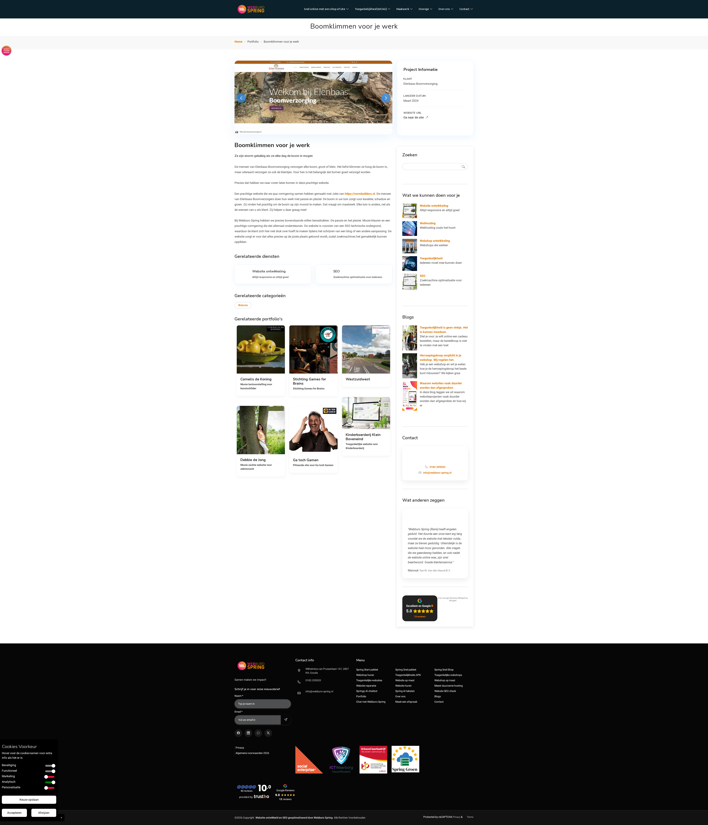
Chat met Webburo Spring (371, 701)
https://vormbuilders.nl (360, 193)
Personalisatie (11, 787)
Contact (464, 9)
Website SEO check (445, 691)
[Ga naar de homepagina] (251, 9)
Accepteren (14, 812)
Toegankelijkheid (431, 258)
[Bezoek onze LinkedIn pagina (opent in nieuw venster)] (248, 733)
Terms (470, 817)
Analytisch (8, 781)
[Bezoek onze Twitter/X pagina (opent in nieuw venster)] (268, 733)
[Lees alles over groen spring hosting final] (405, 758)
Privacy (240, 747)
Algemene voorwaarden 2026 (252, 753)
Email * (238, 711)
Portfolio (361, 696)
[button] (300, 128)
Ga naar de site (413, 117)
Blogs (437, 696)
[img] (263, 665)
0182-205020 (313, 680)
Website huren (403, 685)
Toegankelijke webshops (448, 674)
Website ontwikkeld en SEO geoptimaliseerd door (294, 817)
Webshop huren (365, 674)
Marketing (8, 776)
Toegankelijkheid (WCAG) (371, 9)
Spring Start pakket (367, 669)
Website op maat (404, 680)
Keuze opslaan (29, 799)
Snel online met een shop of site (324, 9)
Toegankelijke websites (369, 680)
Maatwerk (402, 9)
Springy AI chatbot (366, 691)
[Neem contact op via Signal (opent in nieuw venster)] (258, 733)
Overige (424, 9)
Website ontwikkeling (434, 205)
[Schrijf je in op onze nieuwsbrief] (286, 720)
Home (238, 41)
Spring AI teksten (405, 691)
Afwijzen (43, 812)
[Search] (463, 166)
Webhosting (427, 223)
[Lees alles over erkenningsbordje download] (373, 759)
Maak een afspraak (406, 701)
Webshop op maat (444, 680)
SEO (422, 276)
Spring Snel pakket (405, 669)
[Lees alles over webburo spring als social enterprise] (309, 759)
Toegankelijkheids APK (408, 674)
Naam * (239, 695)
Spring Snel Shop (444, 669)
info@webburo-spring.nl (319, 691)
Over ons (444, 9)
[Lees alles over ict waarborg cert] (341, 759)
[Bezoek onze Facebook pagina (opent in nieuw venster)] (238, 733)
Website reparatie (366, 685)
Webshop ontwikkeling (435, 241)
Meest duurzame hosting (448, 685)
